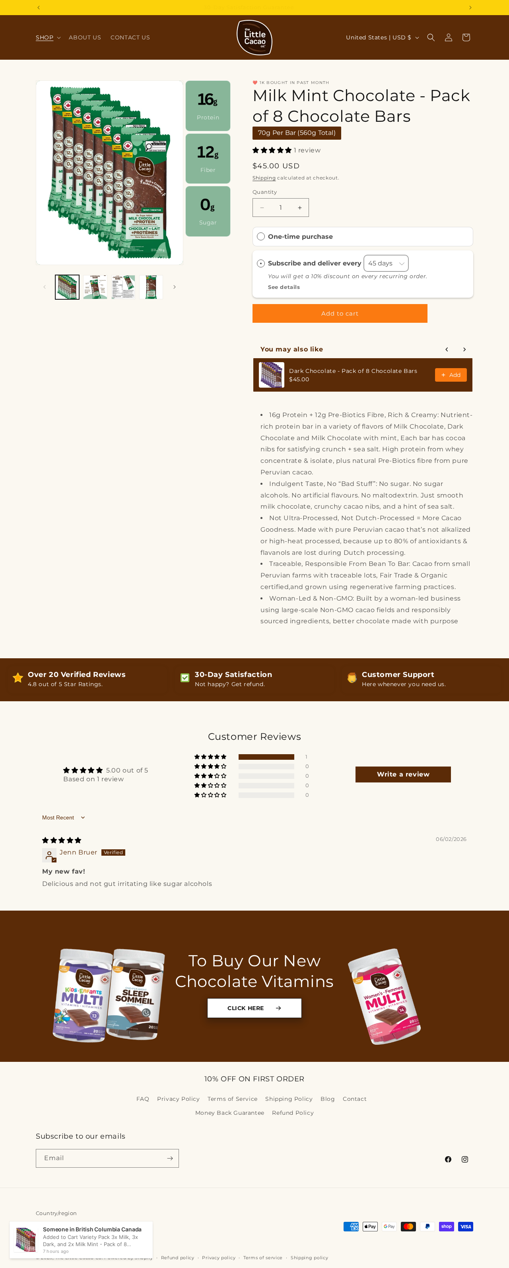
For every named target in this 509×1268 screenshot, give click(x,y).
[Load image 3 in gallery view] (123, 287)
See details (284, 287)
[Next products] (464, 349)
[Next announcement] (470, 7)
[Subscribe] (170, 1158)
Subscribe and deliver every (315, 263)
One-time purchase (300, 237)
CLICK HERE (245, 1008)
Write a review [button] (403, 774)
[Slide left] (44, 287)
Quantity (265, 192)
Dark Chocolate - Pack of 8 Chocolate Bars (353, 371)
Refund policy (177, 1257)
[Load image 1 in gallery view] (67, 287)
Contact (355, 1098)
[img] (62, 840)
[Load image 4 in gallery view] (151, 287)
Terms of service (263, 1257)
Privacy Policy (178, 1098)
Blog (328, 1098)
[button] (47, 37)
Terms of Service (233, 1098)
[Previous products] (447, 349)
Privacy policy (218, 1257)
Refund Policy (293, 1112)
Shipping (264, 178)
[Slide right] (174, 287)
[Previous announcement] (38, 7)
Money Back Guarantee (229, 1112)
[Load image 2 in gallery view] (95, 287)
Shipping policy (309, 1257)
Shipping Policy (289, 1098)
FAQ (143, 1098)
